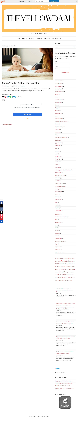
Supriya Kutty (59, 336)
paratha (56, 194)
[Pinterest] (1, 218)
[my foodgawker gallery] (65, 408)
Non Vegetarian (58, 189)
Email (56, 61)
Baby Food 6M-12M (59, 91)
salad (56, 219)
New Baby (57, 180)
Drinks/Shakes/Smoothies (61, 137)
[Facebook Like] (1, 209)
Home (18, 38)
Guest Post (57, 151)
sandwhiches (58, 222)
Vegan (56, 244)
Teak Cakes (57, 233)
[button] (39, 1)
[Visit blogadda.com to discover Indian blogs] (57, 368)
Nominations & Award (60, 186)
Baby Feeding (58, 89)
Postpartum (58, 210)
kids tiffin (63, 272)
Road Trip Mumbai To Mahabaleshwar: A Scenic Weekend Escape (64, 289)
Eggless (68, 266)
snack (59, 277)
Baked (65, 258)
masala (69, 272)
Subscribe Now (54, 1)
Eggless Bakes (58, 143)
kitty (67, 272)
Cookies (57, 124)
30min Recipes (58, 83)
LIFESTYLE (39, 38)
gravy (56, 148)
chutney (66, 263)
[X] (1, 205)
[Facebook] (1, 202)
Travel (56, 235)
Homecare (57, 161)
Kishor (57, 288)
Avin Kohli (15, 86)
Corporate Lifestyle (59, 126)
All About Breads (59, 86)
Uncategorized (58, 238)
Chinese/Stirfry (58, 118)
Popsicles (57, 205)
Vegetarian (57, 246)
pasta (56, 202)
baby (57, 258)
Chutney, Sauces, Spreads (61, 121)
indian (73, 269)
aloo (55, 258)
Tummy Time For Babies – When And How (20, 83)
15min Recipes (58, 80)
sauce (56, 277)
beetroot (56, 261)
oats (55, 274)
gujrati (56, 153)
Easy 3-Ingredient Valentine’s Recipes (63, 381)
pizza (70, 274)
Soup (56, 227)
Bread (59, 261)
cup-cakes (57, 129)
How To (56, 164)
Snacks (56, 225)
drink (58, 266)
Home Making (58, 159)
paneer (59, 274)
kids (59, 272)
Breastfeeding (58, 113)
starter (70, 277)
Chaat (56, 116)
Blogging (57, 107)
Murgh (72, 272)
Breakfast (57, 110)
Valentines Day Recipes (60, 241)
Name (56, 66)
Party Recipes (58, 199)
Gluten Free (57, 145)
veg (56, 280)
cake (70, 261)
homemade (64, 269)
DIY (55, 134)
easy (61, 266)
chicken (57, 263)
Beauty (56, 97)
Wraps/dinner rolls (59, 252)
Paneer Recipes (58, 191)
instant (56, 272)
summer (73, 277)
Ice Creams (57, 167)
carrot (73, 261)
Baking (56, 94)
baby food (61, 258)
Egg (64, 266)
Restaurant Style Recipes (61, 217)
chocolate (62, 263)
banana (73, 258)
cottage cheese (72, 263)
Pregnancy (57, 207)
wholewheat (68, 280)
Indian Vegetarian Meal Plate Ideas (63, 170)
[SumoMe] (1, 221)
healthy (57, 269)
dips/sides (57, 132)
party (64, 274)
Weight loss (47, 38)
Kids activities (58, 172)
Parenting (31, 38)
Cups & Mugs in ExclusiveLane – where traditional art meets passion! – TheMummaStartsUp (65, 305)
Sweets (56, 230)
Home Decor (58, 156)
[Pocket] (1, 215)
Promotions (57, 214)
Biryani (56, 105)
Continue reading (6, 124)
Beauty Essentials (59, 99)
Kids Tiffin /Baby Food (60, 175)
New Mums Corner (56, 38)
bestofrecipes (58, 102)
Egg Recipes (58, 140)
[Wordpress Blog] (1, 212)
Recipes (24, 38)
